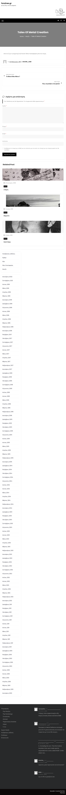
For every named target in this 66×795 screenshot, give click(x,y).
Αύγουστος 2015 (7, 435)
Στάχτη (6, 190)
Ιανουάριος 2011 (7, 647)
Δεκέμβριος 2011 (7, 604)
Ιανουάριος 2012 (7, 601)
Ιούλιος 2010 (6, 670)
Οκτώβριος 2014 (7, 473)
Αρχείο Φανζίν (5, 730)
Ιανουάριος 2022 (7, 277)
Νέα (3, 261)
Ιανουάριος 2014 (7, 508)
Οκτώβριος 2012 (7, 566)
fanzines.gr (6, 3)
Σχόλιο (4, 106)
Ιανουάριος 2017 (7, 369)
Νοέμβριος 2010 (7, 655)
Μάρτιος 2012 (6, 593)
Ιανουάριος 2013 (7, 554)
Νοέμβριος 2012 (7, 562)
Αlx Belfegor (42, 723)
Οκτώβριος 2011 (7, 612)
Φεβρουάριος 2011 (7, 643)
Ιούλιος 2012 (6, 577)
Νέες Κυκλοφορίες (7, 265)
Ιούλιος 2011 (5, 624)
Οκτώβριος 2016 (7, 381)
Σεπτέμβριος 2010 (7, 662)
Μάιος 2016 (5, 400)
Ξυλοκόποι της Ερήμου (54, 709)
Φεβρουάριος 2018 (7, 327)
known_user (27, 62)
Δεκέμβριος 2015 (7, 419)
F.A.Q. (4, 727)
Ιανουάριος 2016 (7, 415)
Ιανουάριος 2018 (7, 331)
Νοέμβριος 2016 (7, 377)
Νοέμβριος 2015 (7, 423)
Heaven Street (48, 772)
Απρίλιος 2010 (6, 682)
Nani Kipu (7, 242)
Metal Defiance (54, 723)
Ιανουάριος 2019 (7, 300)
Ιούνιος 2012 (6, 581)
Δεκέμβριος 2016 (7, 373)
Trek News (50, 760)
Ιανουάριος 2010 (7, 693)
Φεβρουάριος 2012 (7, 597)
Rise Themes (62, 792)
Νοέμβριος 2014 (7, 469)
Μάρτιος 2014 (6, 500)
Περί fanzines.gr (8, 714)
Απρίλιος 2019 (6, 292)
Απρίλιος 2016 (6, 404)
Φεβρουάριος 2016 (7, 412)
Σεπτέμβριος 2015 (7, 431)
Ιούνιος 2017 (6, 350)
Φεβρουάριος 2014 (7, 504)
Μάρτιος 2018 (6, 323)
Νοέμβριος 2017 (7, 334)
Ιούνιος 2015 (6, 442)
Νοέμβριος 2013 (7, 516)
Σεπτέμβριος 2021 (7, 280)
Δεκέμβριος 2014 (7, 466)
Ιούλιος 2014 (6, 485)
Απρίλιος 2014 (6, 496)
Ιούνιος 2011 (5, 628)
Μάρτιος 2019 (6, 296)
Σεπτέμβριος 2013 (7, 523)
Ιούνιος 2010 (6, 674)
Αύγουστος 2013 (7, 527)
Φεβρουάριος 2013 (7, 550)
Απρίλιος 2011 (6, 635)
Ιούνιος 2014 (6, 489)
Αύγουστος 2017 (7, 346)
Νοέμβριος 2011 (6, 608)
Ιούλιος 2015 (6, 439)
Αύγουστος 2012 (7, 574)
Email (4, 134)
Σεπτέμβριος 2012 (7, 570)
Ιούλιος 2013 (6, 531)
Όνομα (4, 126)
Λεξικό (5, 724)
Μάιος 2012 (5, 585)
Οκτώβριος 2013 (7, 520)
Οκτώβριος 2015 (7, 427)
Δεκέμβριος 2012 (7, 558)
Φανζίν (5, 186)
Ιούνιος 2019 (6, 284)
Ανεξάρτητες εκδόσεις (8, 254)
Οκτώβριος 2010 (7, 658)
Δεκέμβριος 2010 (7, 651)
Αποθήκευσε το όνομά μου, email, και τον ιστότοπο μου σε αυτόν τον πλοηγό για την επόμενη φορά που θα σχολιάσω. (31, 149)
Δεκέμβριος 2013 (7, 512)
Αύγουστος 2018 (7, 307)
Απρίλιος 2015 (6, 450)
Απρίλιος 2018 (6, 319)
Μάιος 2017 (5, 354)
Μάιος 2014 (5, 493)
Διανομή (5, 719)
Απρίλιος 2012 (6, 589)
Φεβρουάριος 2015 (7, 458)
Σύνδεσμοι (4, 735)
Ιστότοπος (5, 141)
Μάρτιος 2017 (6, 361)
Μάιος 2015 (5, 446)
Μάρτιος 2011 (6, 639)
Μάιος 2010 (5, 678)
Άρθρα (4, 258)
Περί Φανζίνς (6, 711)
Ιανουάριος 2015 (7, 462)
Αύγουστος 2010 (7, 666)
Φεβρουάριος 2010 (7, 689)
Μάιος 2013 (5, 539)
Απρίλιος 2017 (6, 358)
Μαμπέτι (6, 216)
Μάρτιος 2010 (6, 685)
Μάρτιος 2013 (6, 547)
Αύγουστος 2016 (7, 388)
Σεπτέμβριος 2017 (7, 342)
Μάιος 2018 (5, 315)
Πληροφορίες (5, 709)
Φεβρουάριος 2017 (7, 365)
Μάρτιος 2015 (6, 454)
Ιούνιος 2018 (6, 311)
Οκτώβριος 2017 (7, 338)
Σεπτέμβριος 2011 (7, 616)
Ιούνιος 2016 (6, 396)
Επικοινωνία (4, 738)
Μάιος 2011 (5, 631)
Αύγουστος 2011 (7, 620)
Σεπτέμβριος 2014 (7, 477)
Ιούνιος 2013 (6, 535)
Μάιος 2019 (5, 288)
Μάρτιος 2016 (6, 408)
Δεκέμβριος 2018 (7, 304)
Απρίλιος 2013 (6, 543)
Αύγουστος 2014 (7, 481)
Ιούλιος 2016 (6, 392)
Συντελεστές (6, 716)
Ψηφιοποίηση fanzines (9, 722)
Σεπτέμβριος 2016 (7, 385)
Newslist (52, 791)
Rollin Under (60, 741)
